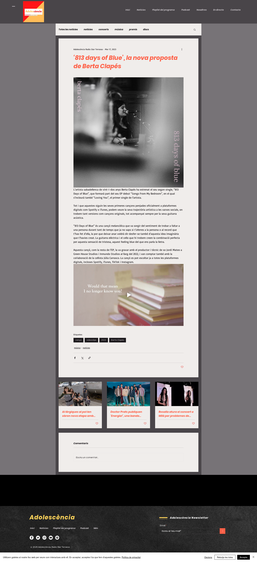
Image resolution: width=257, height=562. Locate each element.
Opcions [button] (208, 557)
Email (162, 525)
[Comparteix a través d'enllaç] (89, 357)
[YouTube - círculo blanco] (51, 538)
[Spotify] (57, 538)
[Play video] (128, 295)
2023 (103, 340)
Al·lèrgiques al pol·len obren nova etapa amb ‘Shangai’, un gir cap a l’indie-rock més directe (78, 414)
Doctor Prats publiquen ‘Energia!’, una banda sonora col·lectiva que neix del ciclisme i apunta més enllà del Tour (128, 414)
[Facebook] (32, 538)
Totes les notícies (68, 29)
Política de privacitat (131, 557)
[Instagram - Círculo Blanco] (44, 538)
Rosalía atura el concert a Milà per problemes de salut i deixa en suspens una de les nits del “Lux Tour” (176, 414)
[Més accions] (182, 49)
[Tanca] (253, 557)
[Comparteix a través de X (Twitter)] (82, 357)
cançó (78, 340)
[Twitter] (38, 538)
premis (133, 29)
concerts (104, 29)
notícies (88, 29)
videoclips (91, 340)
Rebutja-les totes (225, 557)
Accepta (243, 557)
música (119, 29)
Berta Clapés (117, 340)
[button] (186, 10)
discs (146, 29)
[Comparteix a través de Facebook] (74, 357)
